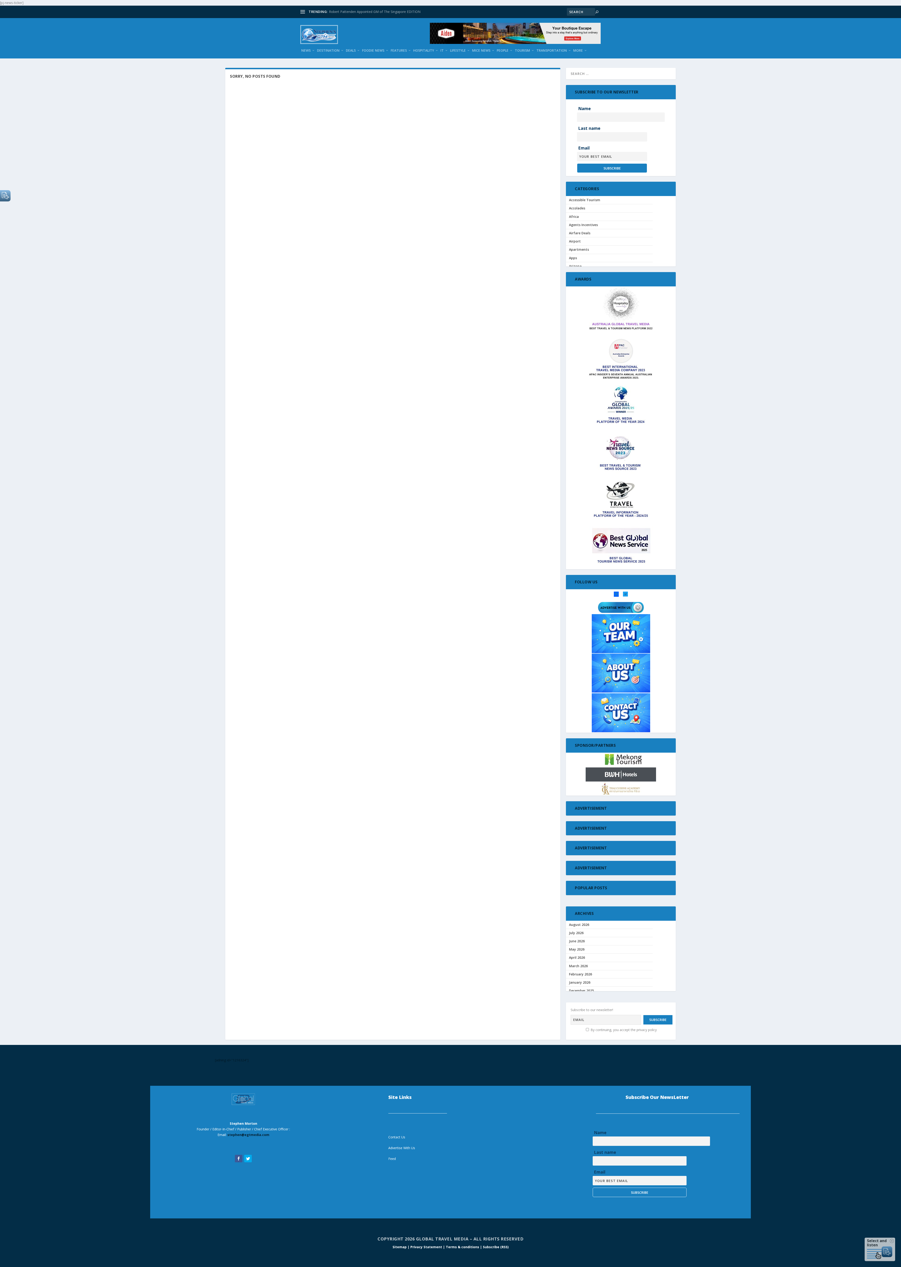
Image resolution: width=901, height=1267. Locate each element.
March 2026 (578, 966)
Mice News (481, 51)
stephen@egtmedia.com (248, 1134)
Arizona (575, 266)
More (578, 51)
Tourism (522, 51)
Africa (574, 216)
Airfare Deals (579, 233)
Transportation (551, 51)
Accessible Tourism (584, 200)
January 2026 (579, 982)
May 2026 (576, 949)
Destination (328, 51)
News (306, 51)
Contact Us (396, 1137)
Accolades (577, 208)
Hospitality (423, 51)
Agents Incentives (583, 225)
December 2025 (581, 990)
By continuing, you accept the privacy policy (623, 1030)
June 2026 (577, 941)
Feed (392, 1158)
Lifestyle (458, 51)
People (502, 51)
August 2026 (579, 924)
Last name (589, 128)
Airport (575, 241)
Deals (351, 51)
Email (584, 148)
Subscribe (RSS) (496, 1247)
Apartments (579, 249)
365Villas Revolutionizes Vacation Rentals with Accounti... (372, 11)
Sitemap (400, 1247)
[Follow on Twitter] (248, 1158)
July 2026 (576, 933)
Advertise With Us (401, 1148)
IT (442, 51)
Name (584, 108)
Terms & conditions (463, 1247)
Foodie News (373, 51)
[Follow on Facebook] (238, 1158)
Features (399, 51)
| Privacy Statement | (426, 1247)
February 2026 (580, 974)
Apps (573, 258)
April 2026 (577, 957)
